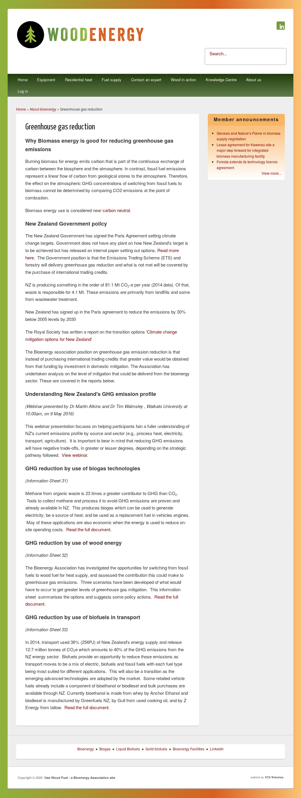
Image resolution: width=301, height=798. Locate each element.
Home (23, 79)
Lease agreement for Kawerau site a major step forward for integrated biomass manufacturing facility (246, 150)
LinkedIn (217, 748)
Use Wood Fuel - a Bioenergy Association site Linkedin (281, 25)
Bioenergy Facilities (188, 748)
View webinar (74, 455)
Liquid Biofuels (128, 748)
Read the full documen (87, 529)
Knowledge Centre (221, 79)
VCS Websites (274, 777)
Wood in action (183, 79)
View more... (271, 173)
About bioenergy (43, 108)
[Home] (80, 47)
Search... (218, 53)
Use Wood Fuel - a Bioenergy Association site (79, 777)
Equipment (46, 79)
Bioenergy (85, 748)
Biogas (105, 748)
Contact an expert (146, 79)
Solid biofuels (156, 748)
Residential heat (78, 79)
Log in (23, 91)
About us (253, 79)
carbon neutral (116, 210)
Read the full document (86, 707)
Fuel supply (111, 79)
